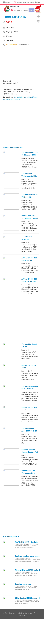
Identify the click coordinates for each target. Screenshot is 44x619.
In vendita (24, 97)
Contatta (28, 613)
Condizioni (22, 615)
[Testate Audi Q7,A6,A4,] (11, 243)
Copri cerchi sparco (23, 584)
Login (32, 2)
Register (38, 2)
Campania (17, 97)
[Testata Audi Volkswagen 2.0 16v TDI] (11, 180)
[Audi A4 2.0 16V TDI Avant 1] (11, 414)
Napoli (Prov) (33, 97)
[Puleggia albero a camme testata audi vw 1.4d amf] (11, 456)
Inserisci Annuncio (23, 2)
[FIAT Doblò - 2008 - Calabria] (8, 546)
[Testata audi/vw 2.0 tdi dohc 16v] (11, 201)
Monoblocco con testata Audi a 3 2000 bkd (28, 473)
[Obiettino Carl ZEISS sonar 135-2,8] (8, 602)
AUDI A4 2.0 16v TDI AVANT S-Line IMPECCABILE (29, 260)
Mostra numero (23, 45)
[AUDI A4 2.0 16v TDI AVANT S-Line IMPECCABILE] (11, 265)
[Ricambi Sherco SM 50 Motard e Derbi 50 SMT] (8, 574)
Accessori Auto (8, 99)
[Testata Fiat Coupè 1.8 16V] (11, 351)
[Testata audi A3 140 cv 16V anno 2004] (11, 159)
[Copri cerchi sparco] (8, 588)
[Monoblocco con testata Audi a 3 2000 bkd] (11, 477)
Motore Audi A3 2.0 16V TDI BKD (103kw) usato (29, 218)
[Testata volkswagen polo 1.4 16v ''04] (11, 393)
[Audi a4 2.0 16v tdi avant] (11, 372)
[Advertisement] (19, 62)
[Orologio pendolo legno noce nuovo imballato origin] (8, 560)
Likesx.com (7, 2)
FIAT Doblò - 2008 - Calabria (26, 542)
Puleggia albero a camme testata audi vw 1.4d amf (29, 452)
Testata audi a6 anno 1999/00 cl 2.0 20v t (29, 431)
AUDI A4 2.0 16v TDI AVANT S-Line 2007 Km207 (29, 281)
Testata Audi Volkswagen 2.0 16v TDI (29, 176)
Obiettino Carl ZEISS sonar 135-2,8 (29, 598)
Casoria (17, 99)
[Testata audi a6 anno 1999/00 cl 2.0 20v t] (11, 435)
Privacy (36, 613)
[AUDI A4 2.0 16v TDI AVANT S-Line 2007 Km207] (11, 286)
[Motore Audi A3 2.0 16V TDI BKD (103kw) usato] (11, 222)
